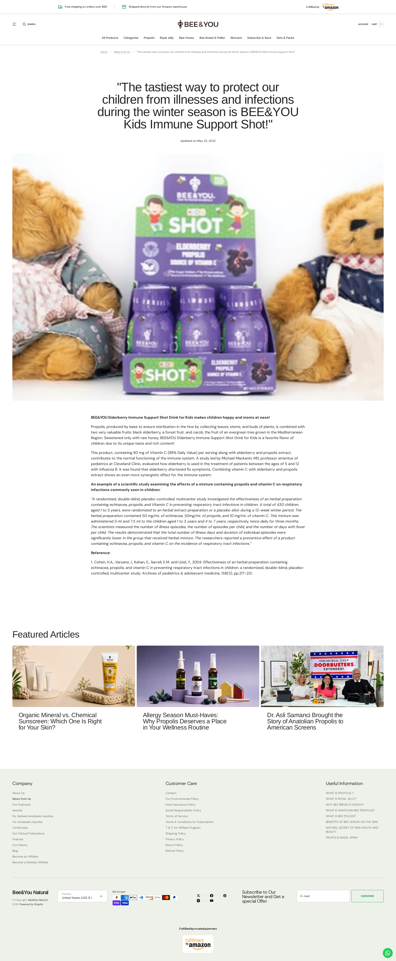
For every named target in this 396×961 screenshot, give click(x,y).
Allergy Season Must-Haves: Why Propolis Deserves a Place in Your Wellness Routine (185, 721)
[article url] (73, 676)
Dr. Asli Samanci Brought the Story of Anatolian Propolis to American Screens (305, 721)
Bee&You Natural (38, 900)
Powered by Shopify (31, 904)
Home (104, 52)
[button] (29, 24)
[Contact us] (388, 953)
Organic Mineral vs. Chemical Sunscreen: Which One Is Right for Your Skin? (60, 721)
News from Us (122, 52)
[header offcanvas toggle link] (16, 24)
